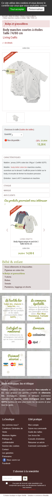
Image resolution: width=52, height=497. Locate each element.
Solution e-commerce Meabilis (38, 495)
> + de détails (7, 43)
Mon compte (33, 425)
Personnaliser (36, 9)
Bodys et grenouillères (15, 273)
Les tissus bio (34, 435)
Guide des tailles (35, 432)
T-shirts (8, 277)
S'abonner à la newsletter (26, 471)
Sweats (8, 284)
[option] (15, 117)
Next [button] (44, 229)
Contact (5, 449)
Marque (7, 190)
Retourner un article (36, 442)
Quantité (7, 134)
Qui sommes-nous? (10, 425)
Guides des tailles (26, 129)
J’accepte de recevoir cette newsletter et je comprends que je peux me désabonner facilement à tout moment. (27, 486)
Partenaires (7, 456)
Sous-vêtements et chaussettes (18, 267)
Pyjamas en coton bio (14, 270)
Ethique (7, 185)
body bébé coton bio (19, 167)
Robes (7, 280)
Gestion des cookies (10, 446)
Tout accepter (17, 9)
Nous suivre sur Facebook (11, 462)
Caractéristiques (12, 157)
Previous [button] (7, 229)
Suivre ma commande (37, 428)
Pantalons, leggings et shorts (18, 287)
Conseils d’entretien (36, 439)
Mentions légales (9, 435)
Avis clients (9, 195)
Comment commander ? (38, 446)
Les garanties (7, 453)
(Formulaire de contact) (27, 489)
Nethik (24, 495)
